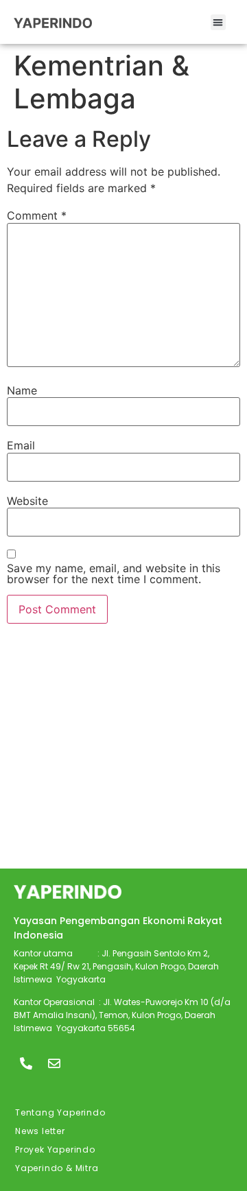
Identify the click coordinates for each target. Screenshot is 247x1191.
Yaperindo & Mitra (57, 1168)
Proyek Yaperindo (55, 1149)
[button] (218, 22)
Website (27, 500)
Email (21, 445)
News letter (40, 1131)
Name (22, 390)
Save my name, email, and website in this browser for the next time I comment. (113, 574)
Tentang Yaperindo (60, 1112)
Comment (37, 215)
